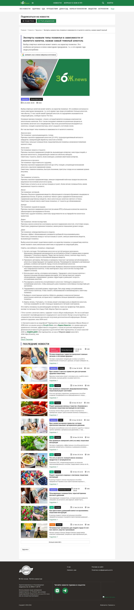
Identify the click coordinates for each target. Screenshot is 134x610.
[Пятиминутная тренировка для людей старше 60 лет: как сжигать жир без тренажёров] (34, 530)
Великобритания (36, 99)
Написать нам (71, 570)
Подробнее (53, 363)
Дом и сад (63, 9)
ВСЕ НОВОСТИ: (25, 9)
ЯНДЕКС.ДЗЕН (32, 332)
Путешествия (52, 9)
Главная (23, 30)
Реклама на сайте (97, 567)
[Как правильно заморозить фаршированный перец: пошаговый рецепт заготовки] (34, 391)
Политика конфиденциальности (102, 570)
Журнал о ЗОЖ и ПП (73, 3)
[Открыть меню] (33, 3)
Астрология (103, 9)
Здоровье (36, 9)
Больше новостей (54, 542)
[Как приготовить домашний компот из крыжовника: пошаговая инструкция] (34, 513)
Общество (92, 9)
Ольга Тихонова (27, 339)
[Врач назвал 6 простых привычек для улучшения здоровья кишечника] (34, 374)
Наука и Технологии (78, 9)
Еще (112, 9)
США (60, 420)
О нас (69, 567)
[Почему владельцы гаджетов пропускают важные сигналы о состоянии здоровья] (34, 356)
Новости (57, 3)
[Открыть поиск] (103, 3)
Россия (61, 368)
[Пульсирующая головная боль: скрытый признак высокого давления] (34, 495)
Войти (110, 3)
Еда (43, 9)
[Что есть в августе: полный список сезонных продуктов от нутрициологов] (34, 460)
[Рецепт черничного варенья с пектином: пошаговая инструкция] (34, 477)
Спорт (52, 524)
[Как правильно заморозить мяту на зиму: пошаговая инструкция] (34, 443)
